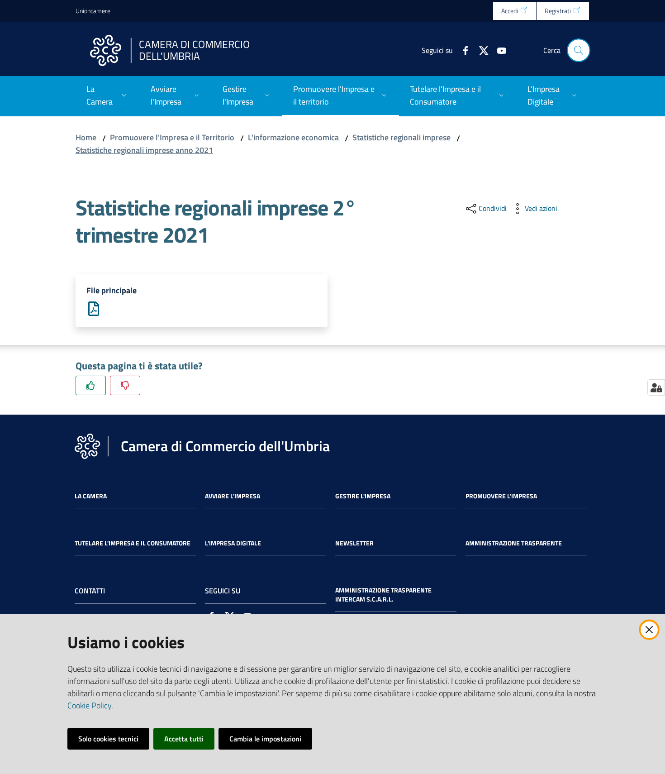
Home (86, 137)
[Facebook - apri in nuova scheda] (462, 49)
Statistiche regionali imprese (401, 137)
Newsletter (354, 543)
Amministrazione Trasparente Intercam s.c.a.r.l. (383, 595)
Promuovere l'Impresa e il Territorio (172, 137)
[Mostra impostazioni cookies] (656, 387)
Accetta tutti (184, 738)
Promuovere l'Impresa (501, 496)
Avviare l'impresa (232, 496)
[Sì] (91, 385)
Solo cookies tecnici (108, 738)
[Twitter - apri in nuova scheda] (480, 49)
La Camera (91, 496)
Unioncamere (93, 10)
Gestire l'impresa (362, 496)
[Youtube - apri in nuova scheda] (498, 49)
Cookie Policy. (90, 705)
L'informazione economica (293, 137)
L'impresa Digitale (233, 543)
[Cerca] (578, 50)
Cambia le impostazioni (265, 738)
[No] (125, 385)
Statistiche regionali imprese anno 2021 (144, 150)
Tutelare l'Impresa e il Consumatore (132, 543)
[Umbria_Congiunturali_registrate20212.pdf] (93, 308)
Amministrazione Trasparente (514, 543)
